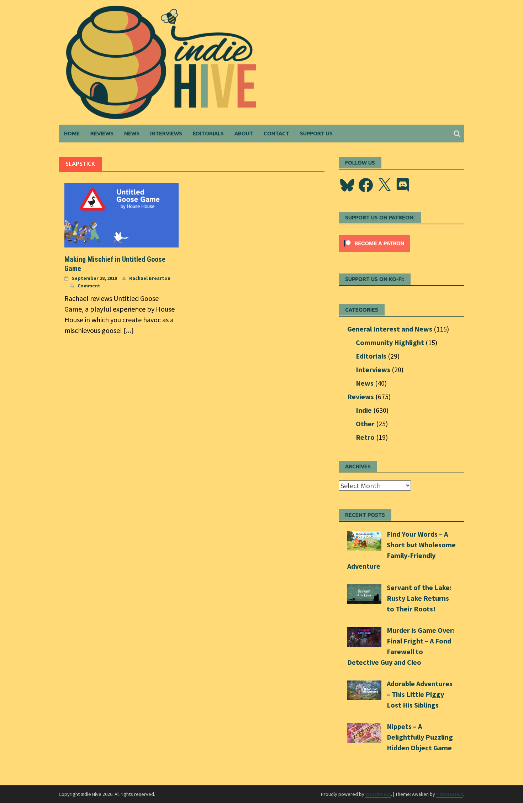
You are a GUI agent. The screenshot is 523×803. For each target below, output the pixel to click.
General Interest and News (389, 328)
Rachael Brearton (149, 278)
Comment (89, 285)
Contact (276, 133)
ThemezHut (449, 794)
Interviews (166, 133)
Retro (365, 437)
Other (365, 423)
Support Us (316, 133)
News (131, 133)
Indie (364, 410)
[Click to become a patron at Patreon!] (374, 242)
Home (72, 133)
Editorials (208, 133)
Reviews (101, 133)
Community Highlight (390, 342)
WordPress (378, 794)
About (243, 133)
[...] (128, 330)
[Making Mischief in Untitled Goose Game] (121, 214)
